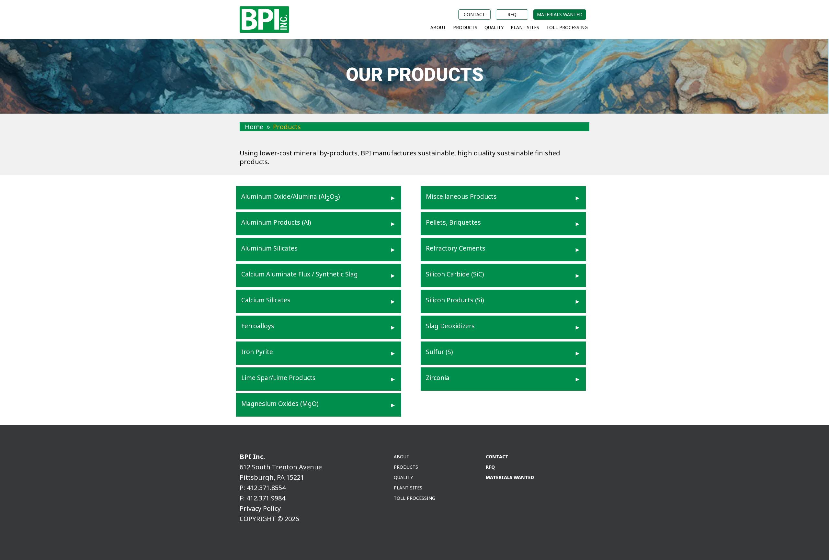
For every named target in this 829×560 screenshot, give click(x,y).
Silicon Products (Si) (455, 300)
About (438, 27)
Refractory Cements (455, 248)
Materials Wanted (560, 14)
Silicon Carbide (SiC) (455, 274)
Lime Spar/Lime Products (278, 377)
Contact (474, 14)
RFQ (512, 14)
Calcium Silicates (265, 300)
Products (465, 27)
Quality (494, 27)
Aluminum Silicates (269, 248)
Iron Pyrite (257, 351)
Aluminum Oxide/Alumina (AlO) (290, 197)
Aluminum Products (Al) (276, 222)
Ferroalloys (257, 325)
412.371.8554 (266, 487)
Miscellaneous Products (461, 196)
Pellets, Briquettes (453, 222)
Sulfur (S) (439, 351)
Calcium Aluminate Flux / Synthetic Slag (299, 274)
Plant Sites (525, 27)
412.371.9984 (265, 498)
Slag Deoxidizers (450, 325)
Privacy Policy (260, 508)
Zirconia (437, 377)
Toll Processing (567, 27)
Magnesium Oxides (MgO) (280, 403)
